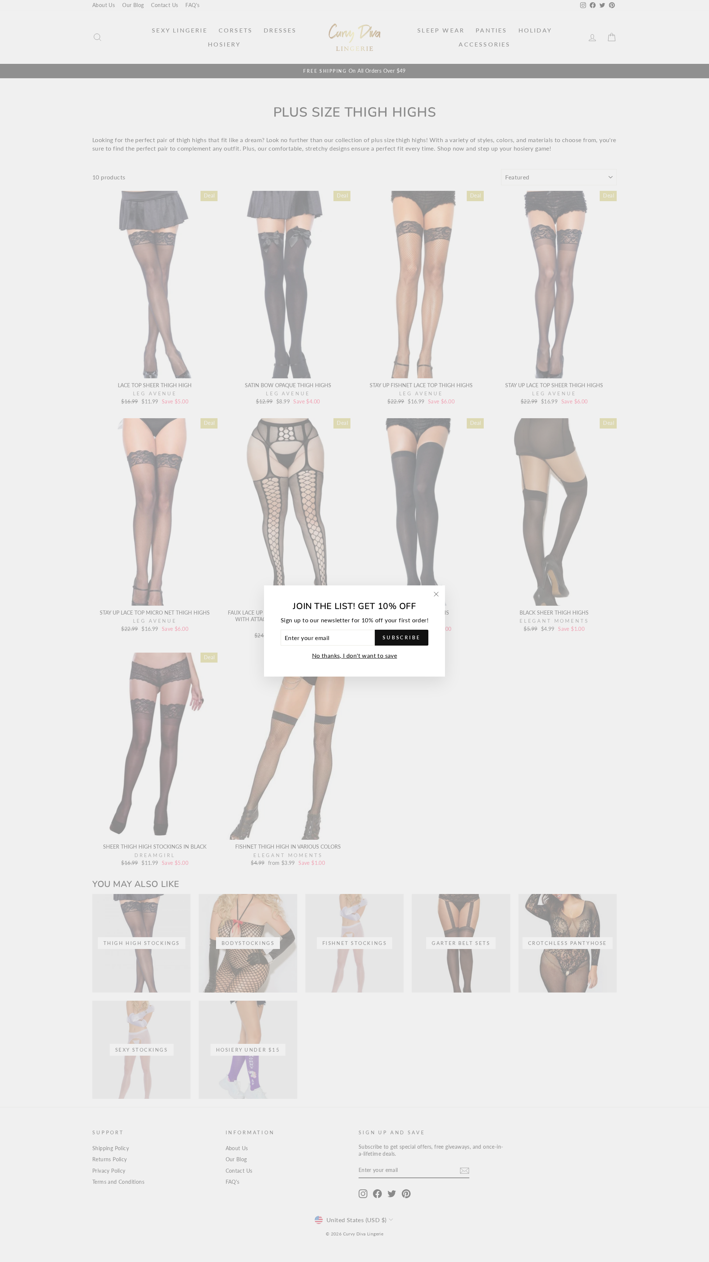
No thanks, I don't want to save (354, 655)
